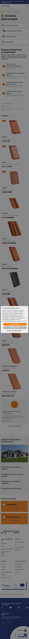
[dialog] (14, 319)
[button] (14, 330)
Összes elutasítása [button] (15, 327)
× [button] (26, 307)
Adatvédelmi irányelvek (21, 321)
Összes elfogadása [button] (15, 324)
